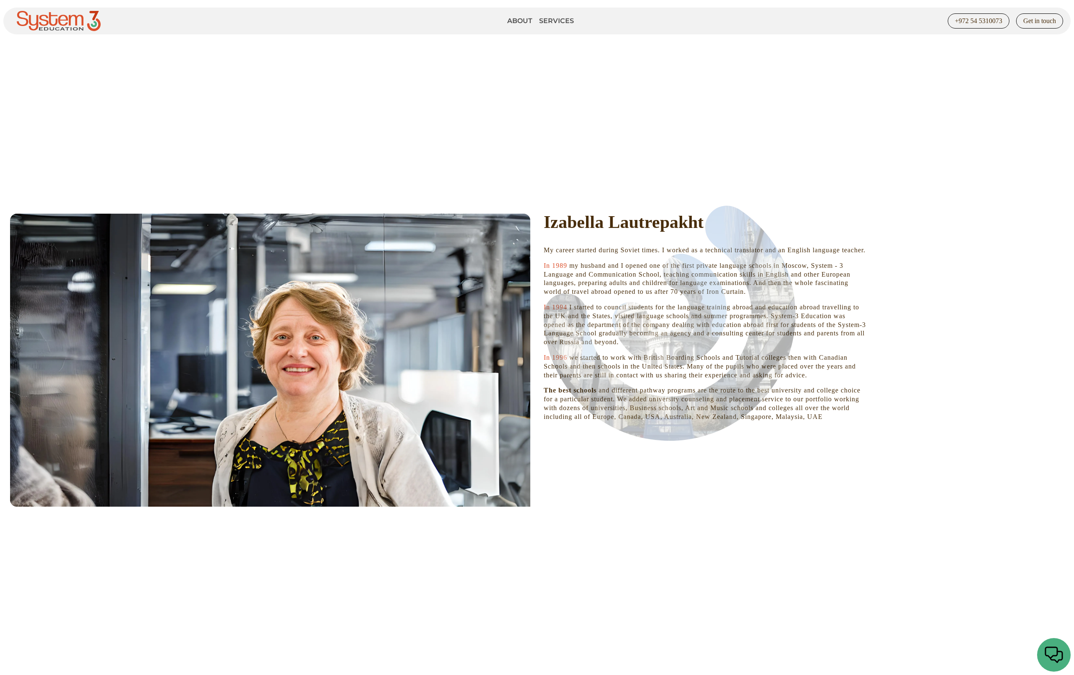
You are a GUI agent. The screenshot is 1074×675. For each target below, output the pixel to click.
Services (556, 21)
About (519, 21)
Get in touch (1039, 20)
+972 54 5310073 (978, 20)
